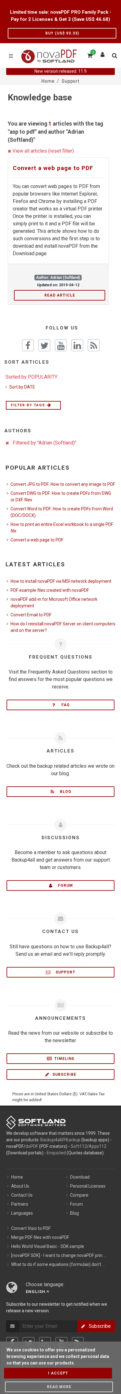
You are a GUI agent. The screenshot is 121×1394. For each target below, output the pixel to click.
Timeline (63, 1058)
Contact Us (22, 1195)
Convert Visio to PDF (31, 1228)
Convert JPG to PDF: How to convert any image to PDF (63, 484)
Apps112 (97, 1146)
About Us (20, 1186)
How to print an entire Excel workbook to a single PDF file (62, 527)
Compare (79, 1195)
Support (63, 972)
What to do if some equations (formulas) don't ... (58, 1264)
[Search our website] (114, 55)
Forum (63, 885)
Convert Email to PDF (31, 614)
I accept (58, 1373)
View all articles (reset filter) (42, 151)
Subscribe (63, 1074)
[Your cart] (89, 55)
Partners (19, 1204)
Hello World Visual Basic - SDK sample (47, 1246)
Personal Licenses (87, 1186)
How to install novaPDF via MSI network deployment (61, 581)
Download (80, 1177)
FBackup (72, 1139)
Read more (59, 1387)
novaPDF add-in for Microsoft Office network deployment (54, 602)
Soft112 (79, 1146)
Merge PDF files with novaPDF (40, 1237)
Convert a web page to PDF (53, 168)
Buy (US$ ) (62, 33)
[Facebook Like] (28, 345)
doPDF (31, 1146)
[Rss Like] (94, 345)
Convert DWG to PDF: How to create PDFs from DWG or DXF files (61, 496)
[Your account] (103, 53)
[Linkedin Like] (77, 345)
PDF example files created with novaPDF (50, 590)
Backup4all (51, 1139)
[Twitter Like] (44, 345)
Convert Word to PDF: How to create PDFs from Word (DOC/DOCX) (62, 512)
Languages (22, 1213)
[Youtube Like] (61, 345)
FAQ (64, 705)
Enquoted (56, 1152)
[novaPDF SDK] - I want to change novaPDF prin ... (58, 1255)
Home (17, 1177)
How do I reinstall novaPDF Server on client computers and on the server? (63, 627)
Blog (63, 791)
